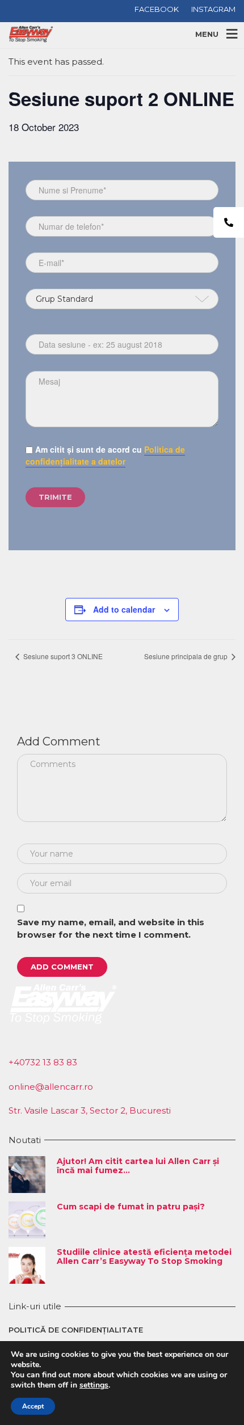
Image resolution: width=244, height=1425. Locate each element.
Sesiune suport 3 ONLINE (62, 656)
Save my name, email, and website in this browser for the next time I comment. (110, 929)
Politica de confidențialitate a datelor (105, 455)
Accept (33, 1406)
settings (93, 1385)
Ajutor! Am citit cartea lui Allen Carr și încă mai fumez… (138, 1165)
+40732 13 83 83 (43, 1062)
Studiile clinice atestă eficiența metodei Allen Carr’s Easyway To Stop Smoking (144, 1256)
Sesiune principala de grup (186, 656)
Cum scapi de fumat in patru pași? (131, 1206)
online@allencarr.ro (51, 1086)
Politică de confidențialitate (76, 1329)
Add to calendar (124, 609)
